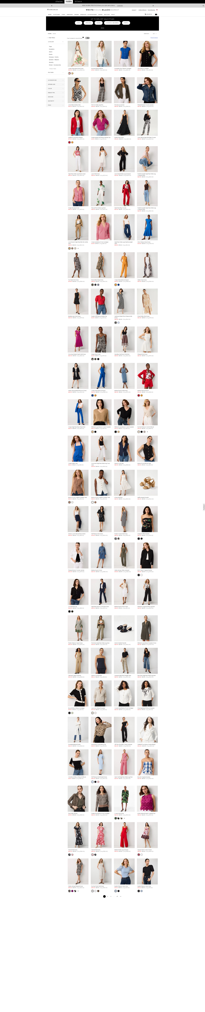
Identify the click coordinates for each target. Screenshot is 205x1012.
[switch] (87, 38)
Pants (50, 54)
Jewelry (51, 62)
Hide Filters (52, 37)
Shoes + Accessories (55, 65)
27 (117, 896)
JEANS (98, 22)
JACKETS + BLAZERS (112, 22)
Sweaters (51, 49)
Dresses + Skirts (53, 57)
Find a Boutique (151, 9)
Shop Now (114, 5)
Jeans (50, 52)
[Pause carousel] (203, 6)
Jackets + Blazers (54, 59)
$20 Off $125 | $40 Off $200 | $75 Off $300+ (96, 5)
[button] (156, 14)
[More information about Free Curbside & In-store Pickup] (83, 37)
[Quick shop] (78, 248)
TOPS (78, 22)
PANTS (126, 22)
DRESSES (88, 22)
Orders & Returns (142, 9)
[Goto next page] (120, 896)
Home (49, 33)
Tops (50, 46)
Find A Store (154, 37)
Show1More (53, 68)
